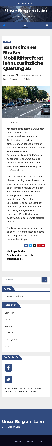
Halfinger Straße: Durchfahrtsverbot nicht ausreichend (20, 255)
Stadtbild (9, 333)
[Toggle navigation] (25, 25)
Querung (34, 75)
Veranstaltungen (16, 79)
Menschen (9, 326)
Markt (28, 75)
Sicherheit (43, 75)
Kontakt (18, 441)
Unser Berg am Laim (26, 10)
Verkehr (7, 42)
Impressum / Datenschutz (36, 441)
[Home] (4, 25)
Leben (7, 319)
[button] (47, 25)
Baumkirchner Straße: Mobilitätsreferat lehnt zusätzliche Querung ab (23, 57)
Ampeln (22, 75)
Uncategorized (11, 339)
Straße (6, 79)
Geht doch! (10, 313)
